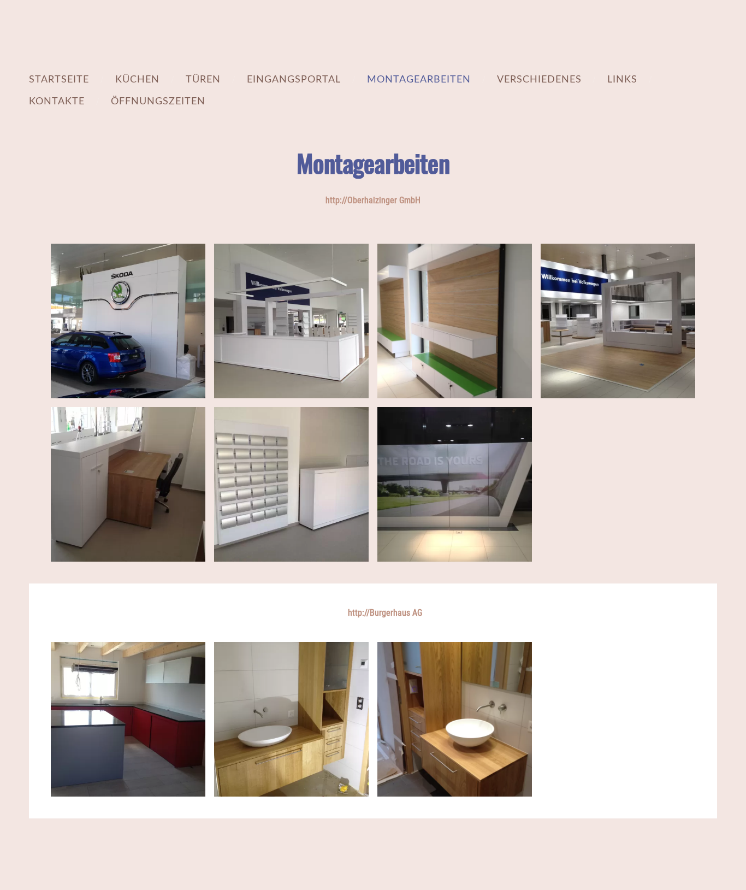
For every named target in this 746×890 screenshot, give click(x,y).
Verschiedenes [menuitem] (539, 78)
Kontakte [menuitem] (57, 100)
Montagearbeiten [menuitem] (419, 78)
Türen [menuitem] (203, 78)
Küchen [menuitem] (137, 78)
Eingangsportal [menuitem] (294, 78)
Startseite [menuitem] (59, 78)
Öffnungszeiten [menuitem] (158, 100)
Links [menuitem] (622, 78)
